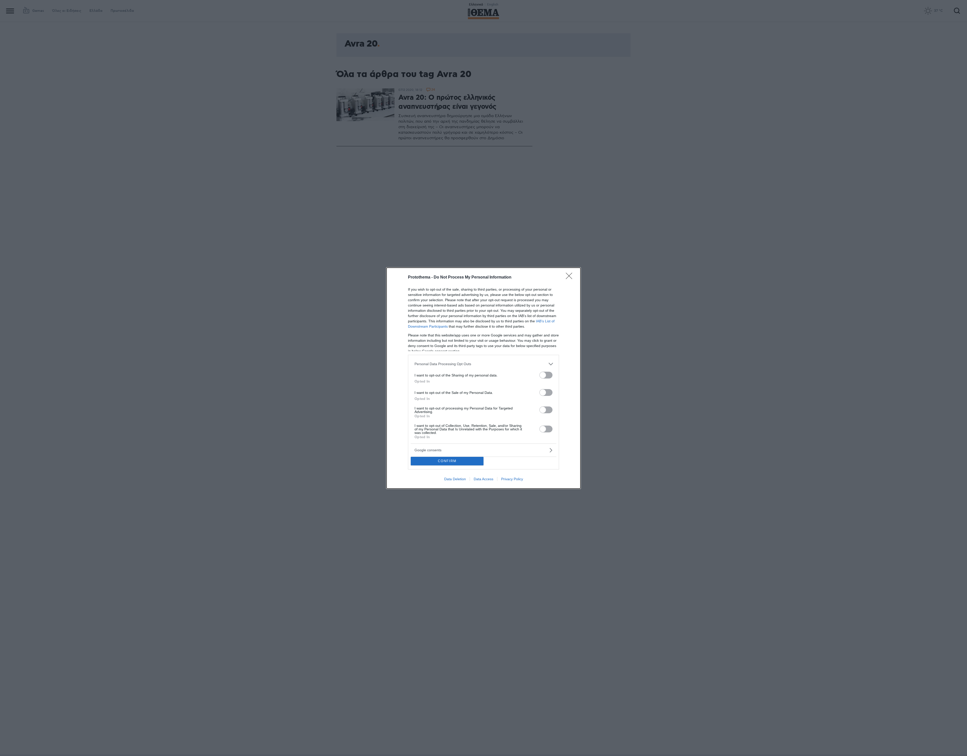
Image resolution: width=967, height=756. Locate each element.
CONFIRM (447, 461)
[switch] (545, 375)
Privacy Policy (512, 479)
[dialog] (483, 378)
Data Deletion (455, 479)
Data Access (483, 479)
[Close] (570, 277)
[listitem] (483, 364)
